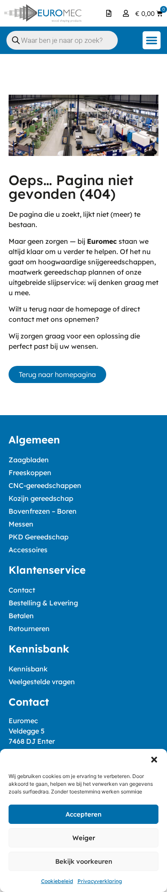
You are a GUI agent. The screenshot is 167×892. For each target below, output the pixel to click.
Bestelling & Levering (43, 603)
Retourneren (29, 628)
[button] (154, 759)
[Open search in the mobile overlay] (62, 40)
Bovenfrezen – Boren (43, 511)
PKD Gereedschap (39, 537)
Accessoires (28, 549)
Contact (22, 590)
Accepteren (83, 814)
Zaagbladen (29, 459)
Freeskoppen (30, 472)
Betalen (21, 615)
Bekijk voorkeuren (83, 861)
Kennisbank (28, 669)
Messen (21, 524)
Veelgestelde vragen (42, 681)
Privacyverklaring (100, 881)
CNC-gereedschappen (45, 485)
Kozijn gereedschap (41, 498)
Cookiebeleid (57, 881)
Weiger (83, 838)
